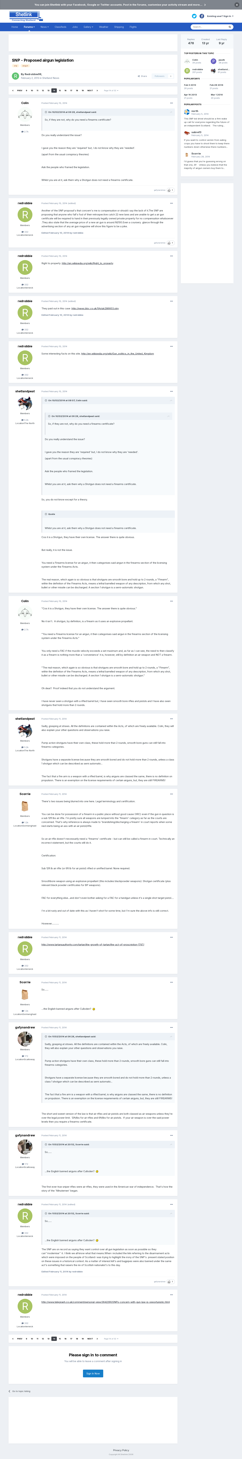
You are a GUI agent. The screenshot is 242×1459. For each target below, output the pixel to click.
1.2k (26, 822)
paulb (222, 59)
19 (83, 90)
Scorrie (25, 794)
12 (43, 90)
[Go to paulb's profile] (213, 61)
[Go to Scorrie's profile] (25, 805)
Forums (28, 26)
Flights (133, 26)
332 (26, 231)
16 (65, 90)
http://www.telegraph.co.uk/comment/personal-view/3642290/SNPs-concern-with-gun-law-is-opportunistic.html (105, 1302)
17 (71, 90)
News (44, 26)
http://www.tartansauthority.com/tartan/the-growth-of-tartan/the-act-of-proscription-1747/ (92, 944)
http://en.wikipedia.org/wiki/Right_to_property (87, 263)
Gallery (88, 26)
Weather (103, 26)
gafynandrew (159, 190)
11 (37, 90)
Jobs (75, 26)
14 (54, 90)
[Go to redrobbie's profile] (25, 214)
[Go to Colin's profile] (25, 114)
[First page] (13, 90)
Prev (19, 90)
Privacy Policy (121, 1450)
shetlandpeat (25, 391)
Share (143, 76)
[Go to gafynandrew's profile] (25, 1039)
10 (32, 90)
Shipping (119, 26)
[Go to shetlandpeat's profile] (25, 402)
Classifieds (60, 26)
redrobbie (25, 203)
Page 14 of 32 (110, 90)
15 (60, 90)
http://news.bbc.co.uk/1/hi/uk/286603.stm (95, 308)
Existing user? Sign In (219, 16)
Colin (25, 103)
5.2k (26, 420)
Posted (54, 103)
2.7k (26, 131)
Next (90, 90)
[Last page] (97, 90)
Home (15, 26)
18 (77, 90)
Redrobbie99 (33, 74)
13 (48, 90)
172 (26, 1056)
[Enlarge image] (94, 1008)
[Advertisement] (93, 43)
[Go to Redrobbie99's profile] (15, 76)
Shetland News (50, 78)
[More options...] (171, 103)
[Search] (229, 27)
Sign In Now (93, 1373)
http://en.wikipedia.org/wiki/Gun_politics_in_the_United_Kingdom (117, 353)
